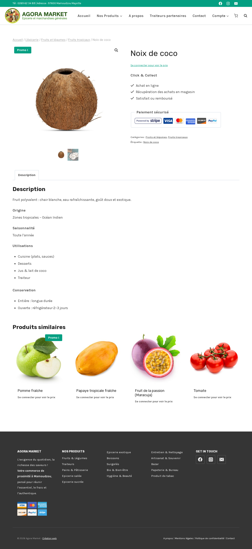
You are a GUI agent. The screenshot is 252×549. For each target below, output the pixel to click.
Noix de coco (151, 142)
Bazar (155, 464)
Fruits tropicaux (178, 137)
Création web (49, 538)
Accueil (84, 16)
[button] (116, 50)
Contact (199, 16)
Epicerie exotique (119, 452)
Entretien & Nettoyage (167, 452)
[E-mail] (236, 3)
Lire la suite (38, 410)
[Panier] (236, 16)
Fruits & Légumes (74, 458)
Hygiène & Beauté (119, 476)
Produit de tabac (162, 476)
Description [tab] (26, 175)
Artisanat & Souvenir (166, 458)
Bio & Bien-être (117, 470)
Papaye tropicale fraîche (96, 391)
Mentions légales (184, 538)
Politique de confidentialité (209, 538)
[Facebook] (220, 3)
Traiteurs (68, 464)
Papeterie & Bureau (164, 470)
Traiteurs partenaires (168, 16)
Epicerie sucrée (72, 482)
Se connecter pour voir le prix (149, 65)
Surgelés (113, 464)
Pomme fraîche (30, 391)
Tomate (200, 391)
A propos (136, 16)
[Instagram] (228, 3)
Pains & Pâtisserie (75, 470)
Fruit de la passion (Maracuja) (149, 393)
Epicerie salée (72, 476)
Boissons (113, 458)
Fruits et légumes (156, 137)
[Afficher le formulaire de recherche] (243, 16)
